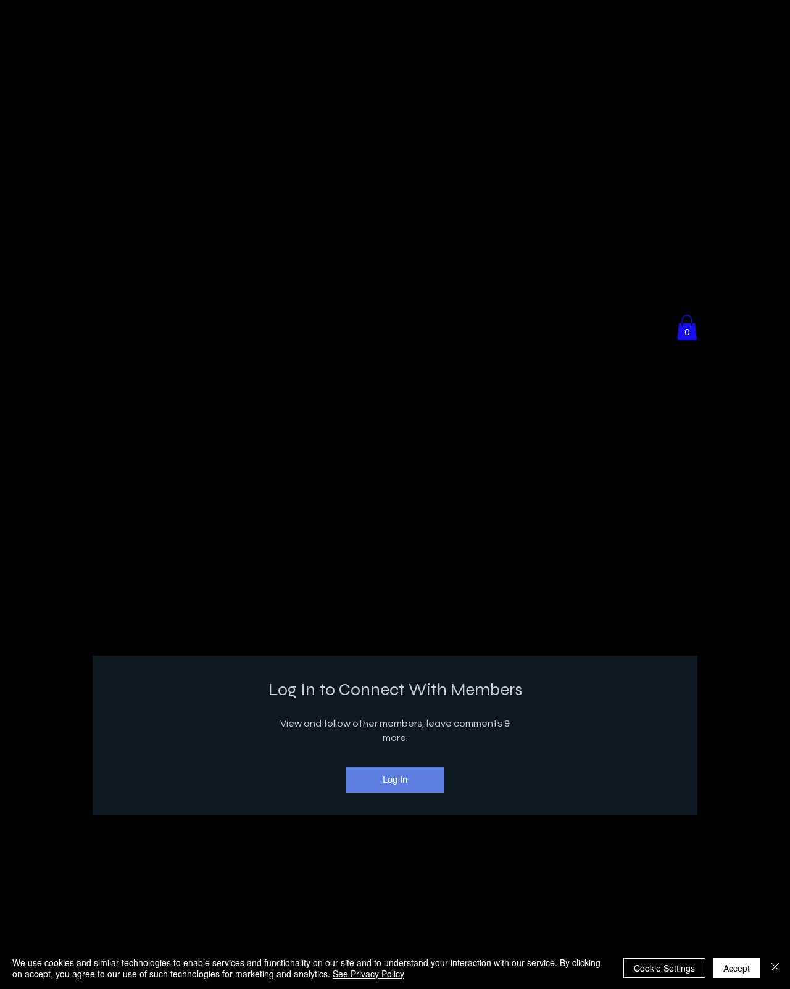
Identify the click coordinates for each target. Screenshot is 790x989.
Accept (736, 968)
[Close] (775, 968)
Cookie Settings (664, 968)
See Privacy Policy (368, 973)
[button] (686, 327)
